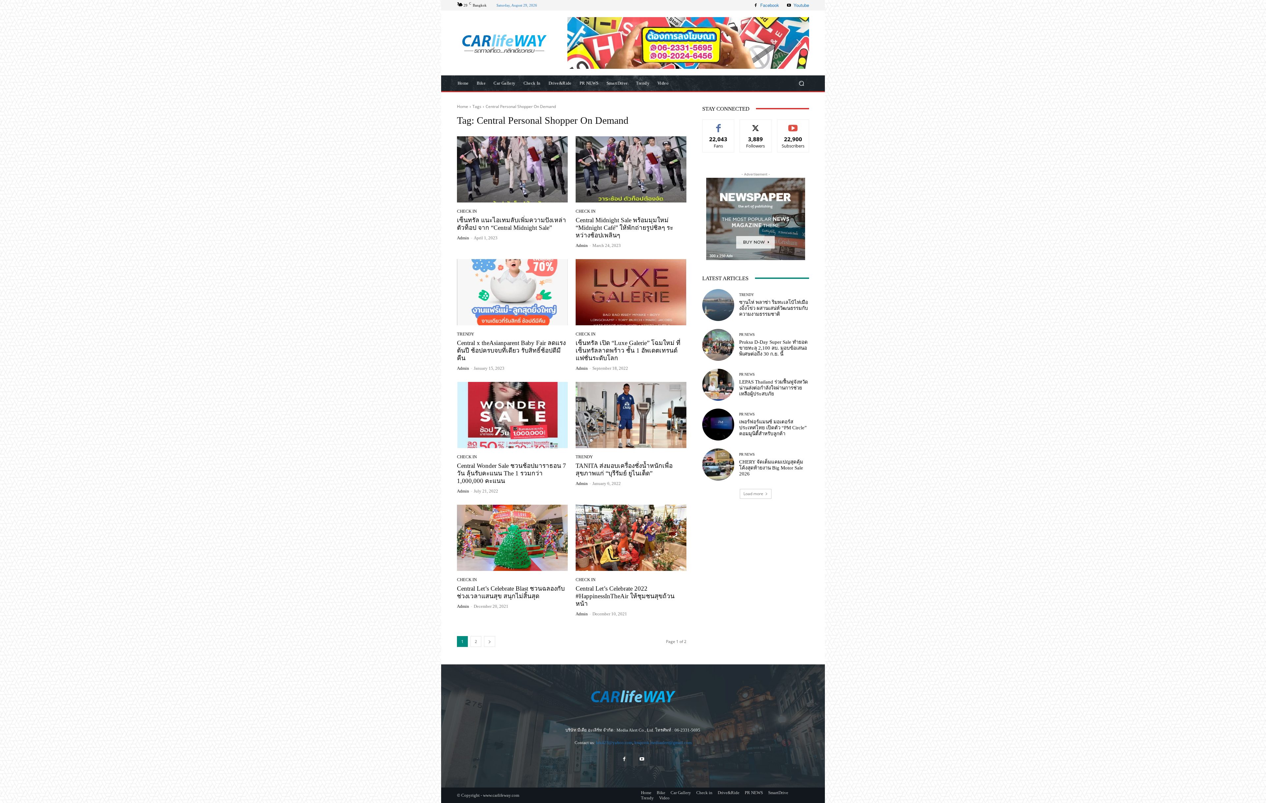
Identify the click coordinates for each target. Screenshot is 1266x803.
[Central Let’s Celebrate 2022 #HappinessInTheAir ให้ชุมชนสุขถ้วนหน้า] (631, 538)
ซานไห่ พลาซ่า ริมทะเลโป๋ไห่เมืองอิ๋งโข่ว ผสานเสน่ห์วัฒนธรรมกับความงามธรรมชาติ (773, 308)
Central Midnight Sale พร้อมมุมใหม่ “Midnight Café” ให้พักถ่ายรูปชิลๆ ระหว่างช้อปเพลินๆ (624, 228)
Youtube (801, 5)
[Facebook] (756, 5)
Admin (463, 237)
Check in (467, 211)
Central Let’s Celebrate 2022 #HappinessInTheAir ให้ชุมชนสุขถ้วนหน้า (625, 596)
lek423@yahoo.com (614, 742)
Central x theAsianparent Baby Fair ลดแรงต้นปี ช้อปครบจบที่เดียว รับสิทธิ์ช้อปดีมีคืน (511, 350)
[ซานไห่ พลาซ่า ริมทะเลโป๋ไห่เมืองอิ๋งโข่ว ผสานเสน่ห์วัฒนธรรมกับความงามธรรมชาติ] (718, 305)
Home (462, 106)
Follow (756, 124)
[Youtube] (789, 5)
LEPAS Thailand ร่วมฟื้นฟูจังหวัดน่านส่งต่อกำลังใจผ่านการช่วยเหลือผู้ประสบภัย (773, 387)
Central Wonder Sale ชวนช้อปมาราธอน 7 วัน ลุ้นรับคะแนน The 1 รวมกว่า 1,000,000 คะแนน (511, 473)
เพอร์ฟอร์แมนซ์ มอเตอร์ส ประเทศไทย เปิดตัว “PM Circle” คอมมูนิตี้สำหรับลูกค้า (773, 427)
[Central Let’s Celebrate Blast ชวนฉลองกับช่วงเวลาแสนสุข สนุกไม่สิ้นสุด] (512, 538)
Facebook (769, 5)
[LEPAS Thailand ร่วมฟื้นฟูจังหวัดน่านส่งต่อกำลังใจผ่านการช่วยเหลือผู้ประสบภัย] (718, 385)
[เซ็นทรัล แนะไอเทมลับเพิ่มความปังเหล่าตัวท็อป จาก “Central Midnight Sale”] (512, 169)
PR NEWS (747, 334)
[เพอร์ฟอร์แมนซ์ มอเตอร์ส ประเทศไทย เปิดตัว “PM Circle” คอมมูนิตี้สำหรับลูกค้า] (718, 425)
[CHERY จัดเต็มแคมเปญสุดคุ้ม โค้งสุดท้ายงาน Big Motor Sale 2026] (718, 464)
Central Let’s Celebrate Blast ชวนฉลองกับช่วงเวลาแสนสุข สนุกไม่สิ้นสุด (511, 592)
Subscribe (793, 124)
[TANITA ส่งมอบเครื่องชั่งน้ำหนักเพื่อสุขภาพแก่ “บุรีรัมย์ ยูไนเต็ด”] (631, 415)
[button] (688, 42)
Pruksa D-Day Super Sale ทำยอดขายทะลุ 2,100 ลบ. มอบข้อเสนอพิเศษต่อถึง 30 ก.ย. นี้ (773, 348)
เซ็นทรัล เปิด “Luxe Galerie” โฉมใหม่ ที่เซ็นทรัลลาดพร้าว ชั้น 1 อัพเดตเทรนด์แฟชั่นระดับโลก (628, 350)
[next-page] (489, 641)
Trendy (465, 334)
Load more (753, 493)
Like (718, 124)
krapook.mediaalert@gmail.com (663, 742)
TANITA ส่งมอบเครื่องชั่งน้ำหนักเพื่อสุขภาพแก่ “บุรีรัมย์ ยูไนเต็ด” (624, 469)
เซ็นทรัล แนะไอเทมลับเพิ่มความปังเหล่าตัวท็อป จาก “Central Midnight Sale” (511, 224)
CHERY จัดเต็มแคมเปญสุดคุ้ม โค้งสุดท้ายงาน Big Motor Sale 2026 (771, 467)
